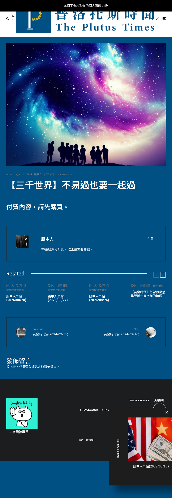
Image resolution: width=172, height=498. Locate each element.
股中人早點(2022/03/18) (151, 466)
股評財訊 (49, 174)
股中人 (38, 174)
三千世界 (27, 174)
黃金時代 (157, 285)
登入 (28, 367)
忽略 (105, 6)
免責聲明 (159, 400)
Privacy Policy (139, 400)
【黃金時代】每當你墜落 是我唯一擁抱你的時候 (148, 294)
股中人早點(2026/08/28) (16, 298)
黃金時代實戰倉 (15, 290)
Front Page (13, 174)
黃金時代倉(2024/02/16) (121, 331)
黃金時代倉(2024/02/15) (50, 331)
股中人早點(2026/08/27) (58, 298)
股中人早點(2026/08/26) (99, 298)
